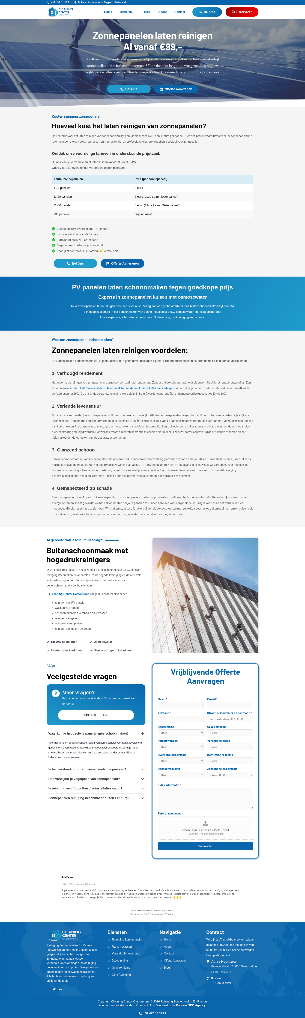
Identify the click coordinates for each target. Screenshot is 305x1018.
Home (108, 11)
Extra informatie (169, 785)
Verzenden (205, 846)
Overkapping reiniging (172, 754)
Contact (179, 11)
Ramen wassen (168, 740)
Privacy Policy (145, 1005)
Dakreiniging (166, 726)
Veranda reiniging (218, 740)
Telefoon (164, 713)
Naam (162, 699)
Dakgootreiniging (169, 768)
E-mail (212, 699)
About (162, 11)
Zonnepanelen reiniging (222, 768)
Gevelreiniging (216, 726)
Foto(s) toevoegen (169, 813)
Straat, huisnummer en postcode (229, 713)
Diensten (126, 11)
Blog (147, 11)
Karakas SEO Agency (190, 1005)
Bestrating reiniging (220, 754)
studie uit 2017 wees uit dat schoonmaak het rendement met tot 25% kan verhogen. (122, 388)
